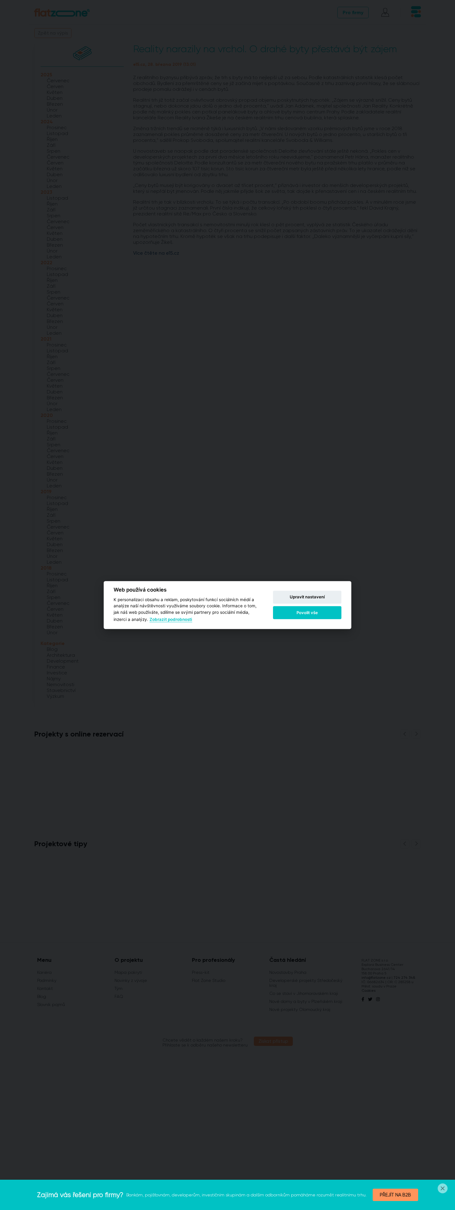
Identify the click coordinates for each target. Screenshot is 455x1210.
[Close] (443, 1188)
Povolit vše (307, 612)
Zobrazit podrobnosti (171, 619)
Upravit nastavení (307, 597)
